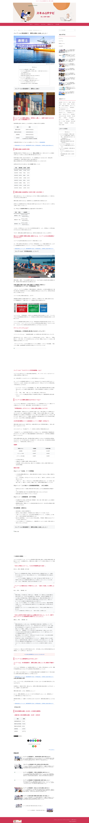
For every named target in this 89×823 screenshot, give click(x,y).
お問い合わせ (74, 819)
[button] (40, 741)
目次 (33, 67)
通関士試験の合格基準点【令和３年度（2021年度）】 (30, 75)
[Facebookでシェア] (31, 741)
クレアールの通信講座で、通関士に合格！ (27, 69)
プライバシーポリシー (66, 819)
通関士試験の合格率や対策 (65, 139)
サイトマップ (60, 819)
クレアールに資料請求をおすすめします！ (28, 81)
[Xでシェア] (28, 741)
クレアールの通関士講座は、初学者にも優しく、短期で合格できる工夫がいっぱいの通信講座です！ (68, 137)
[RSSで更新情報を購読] (35, 746)
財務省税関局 (42, 142)
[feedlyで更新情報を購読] (33, 746)
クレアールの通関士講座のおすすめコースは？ (29, 78)
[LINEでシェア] (35, 741)
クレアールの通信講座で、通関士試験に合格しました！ (30, 80)
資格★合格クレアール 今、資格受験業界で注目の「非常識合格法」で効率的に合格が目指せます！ (34, 145)
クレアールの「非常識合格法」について (27, 77)
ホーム (56, 819)
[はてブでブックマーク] (33, 741)
